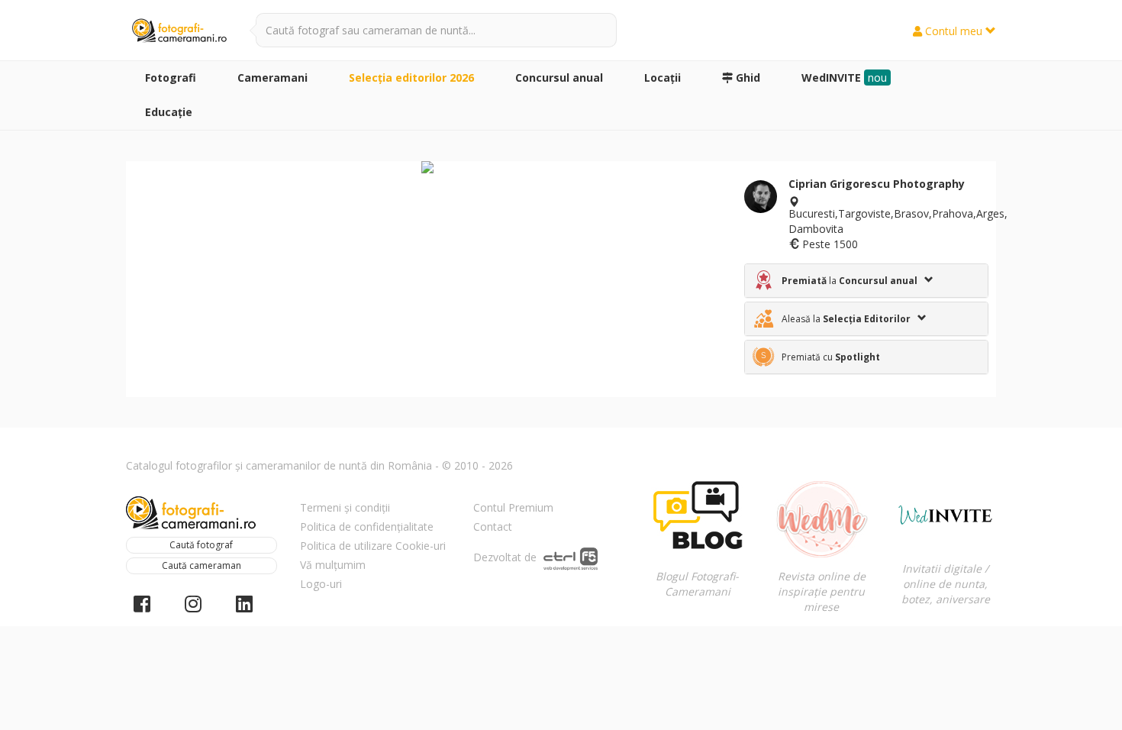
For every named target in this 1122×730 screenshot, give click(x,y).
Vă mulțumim (333, 564)
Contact (492, 526)
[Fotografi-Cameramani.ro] (179, 31)
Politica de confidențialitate (367, 526)
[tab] (866, 280)
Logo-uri (321, 584)
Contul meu (953, 31)
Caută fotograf (201, 544)
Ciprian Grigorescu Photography (876, 183)
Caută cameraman (201, 565)
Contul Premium (513, 507)
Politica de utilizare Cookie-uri (373, 545)
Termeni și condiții (345, 507)
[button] (866, 280)
